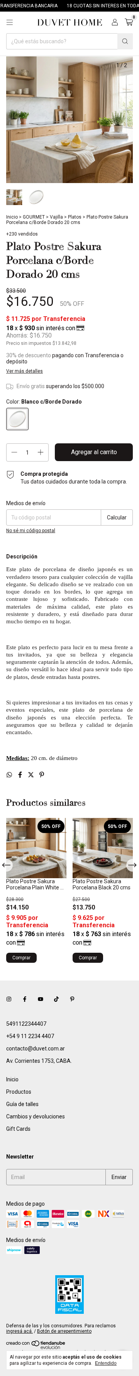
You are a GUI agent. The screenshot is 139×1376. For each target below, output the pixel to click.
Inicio (12, 217)
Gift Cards (18, 1129)
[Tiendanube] (36, 1348)
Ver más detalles (24, 371)
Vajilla (56, 217)
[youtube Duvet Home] (40, 999)
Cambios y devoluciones (35, 1116)
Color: (44, 402)
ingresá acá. (19, 1331)
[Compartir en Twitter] (32, 775)
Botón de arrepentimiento (64, 1331)
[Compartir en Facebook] (21, 775)
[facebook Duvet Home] (24, 999)
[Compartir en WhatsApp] (10, 775)
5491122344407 (26, 1024)
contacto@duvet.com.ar (35, 1048)
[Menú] (9, 22)
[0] (129, 22)
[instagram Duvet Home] (9, 999)
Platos (74, 217)
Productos (18, 1092)
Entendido (106, 1363)
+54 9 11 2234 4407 (30, 1036)
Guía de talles (22, 1104)
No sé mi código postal (30, 530)
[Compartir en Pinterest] (42, 775)
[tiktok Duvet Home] (56, 999)
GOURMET (34, 217)
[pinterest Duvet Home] (72, 999)
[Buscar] (125, 41)
